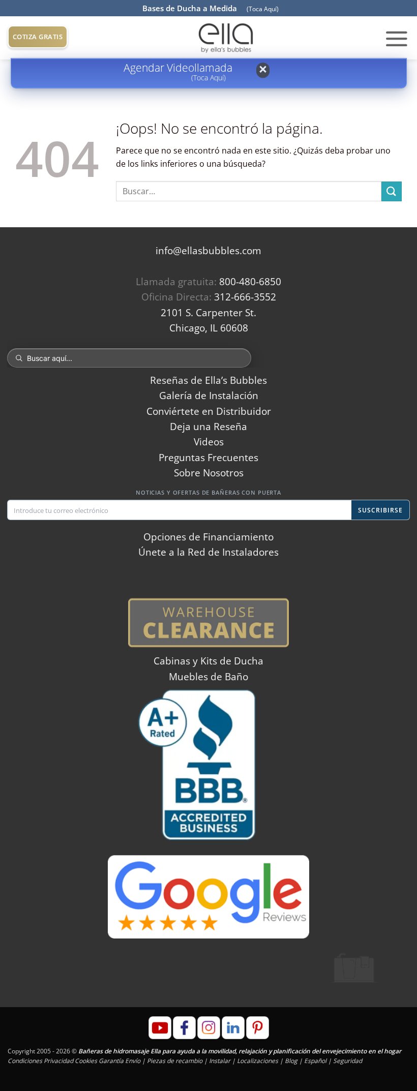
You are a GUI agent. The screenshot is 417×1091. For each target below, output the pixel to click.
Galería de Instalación (208, 395)
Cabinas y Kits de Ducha (208, 661)
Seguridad (347, 1060)
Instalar (219, 1060)
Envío (132, 1060)
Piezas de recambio (174, 1060)
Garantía (111, 1060)
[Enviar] (391, 191)
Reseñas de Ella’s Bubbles (208, 380)
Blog (291, 1060)
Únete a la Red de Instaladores (208, 552)
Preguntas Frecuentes (208, 457)
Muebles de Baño (208, 676)
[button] (396, 38)
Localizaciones (257, 1060)
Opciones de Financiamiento (208, 536)
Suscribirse (380, 510)
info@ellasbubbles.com (208, 250)
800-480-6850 (250, 281)
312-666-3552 (245, 297)
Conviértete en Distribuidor (208, 411)
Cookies (86, 1060)
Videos (209, 441)
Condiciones (25, 1060)
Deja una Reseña (208, 426)
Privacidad (58, 1060)
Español (315, 1060)
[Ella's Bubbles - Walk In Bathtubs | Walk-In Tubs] (226, 38)
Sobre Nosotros (209, 472)
